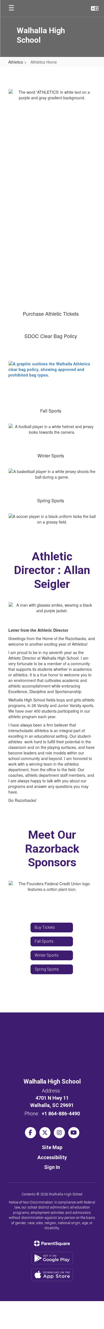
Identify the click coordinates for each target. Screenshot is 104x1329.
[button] (94, 8)
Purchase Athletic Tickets (51, 313)
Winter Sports (50, 455)
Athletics (15, 62)
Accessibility (52, 1157)
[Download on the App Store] (52, 1274)
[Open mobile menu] (11, 8)
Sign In (52, 1167)
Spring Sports (50, 500)
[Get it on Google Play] (52, 1258)
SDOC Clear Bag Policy (50, 335)
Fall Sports (50, 410)
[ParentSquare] (52, 1243)
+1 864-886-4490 (61, 1113)
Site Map (52, 1147)
